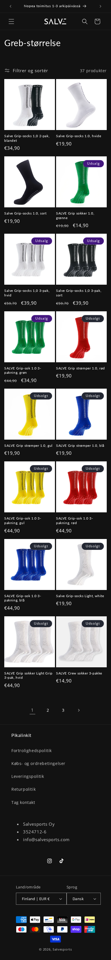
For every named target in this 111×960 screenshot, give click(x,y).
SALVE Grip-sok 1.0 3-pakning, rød (74, 520)
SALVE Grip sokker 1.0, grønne (75, 215)
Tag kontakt (23, 802)
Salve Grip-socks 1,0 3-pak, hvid (27, 292)
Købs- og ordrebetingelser (38, 763)
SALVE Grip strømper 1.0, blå (80, 445)
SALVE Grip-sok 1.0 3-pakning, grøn (22, 370)
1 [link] (32, 710)
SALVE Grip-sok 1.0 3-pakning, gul (22, 520)
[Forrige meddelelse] (10, 6)
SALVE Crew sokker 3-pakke (79, 673)
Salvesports (62, 949)
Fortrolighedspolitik (31, 750)
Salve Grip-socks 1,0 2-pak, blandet (27, 138)
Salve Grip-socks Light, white (80, 596)
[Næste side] (78, 710)
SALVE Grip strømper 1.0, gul (28, 445)
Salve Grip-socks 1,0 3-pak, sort (78, 292)
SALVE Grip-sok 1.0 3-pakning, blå (22, 598)
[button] (11, 21)
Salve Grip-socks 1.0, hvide (78, 136)
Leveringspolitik (27, 776)
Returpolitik (23, 789)
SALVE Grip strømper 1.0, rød (80, 368)
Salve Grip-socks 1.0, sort (25, 213)
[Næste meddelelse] (100, 6)
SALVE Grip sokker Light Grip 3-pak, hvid (28, 675)
